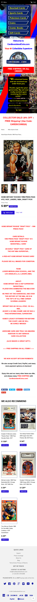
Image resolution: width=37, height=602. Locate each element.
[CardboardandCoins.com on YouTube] (28, 584)
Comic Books (16, 28)
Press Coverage (18, 555)
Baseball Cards (17, 8)
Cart (19, 110)
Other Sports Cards (13, 129)
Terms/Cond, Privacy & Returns (19, 563)
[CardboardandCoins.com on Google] (19, 584)
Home (2, 129)
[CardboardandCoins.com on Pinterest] (14, 584)
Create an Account (21, 101)
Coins (12, 23)
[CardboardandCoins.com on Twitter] (5, 584)
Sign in (12, 101)
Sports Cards (16, 13)
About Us (18, 558)
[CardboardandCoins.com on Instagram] (23, 584)
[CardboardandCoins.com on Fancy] (32, 584)
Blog (18, 560)
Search (19, 553)
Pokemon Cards (18, 18)
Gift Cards (15, 33)
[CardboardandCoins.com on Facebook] (9, 584)
